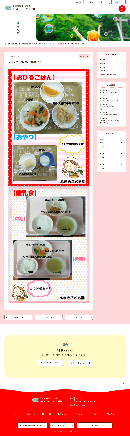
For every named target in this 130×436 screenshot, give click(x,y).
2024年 (102, 146)
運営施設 (95, 425)
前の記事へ (19, 317)
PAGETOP (123, 383)
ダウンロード (81, 414)
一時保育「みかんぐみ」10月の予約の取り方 (109, 121)
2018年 (102, 168)
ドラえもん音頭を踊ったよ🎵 (109, 100)
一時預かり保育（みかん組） (109, 74)
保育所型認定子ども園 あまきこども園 (34, 44)
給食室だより (62, 44)
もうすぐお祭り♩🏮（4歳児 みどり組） (109, 93)
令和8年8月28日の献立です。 (109, 114)
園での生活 (46, 414)
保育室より (77, 2)
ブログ (52, 44)
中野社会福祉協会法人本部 (32, 425)
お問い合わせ (103, 2)
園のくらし (103, 63)
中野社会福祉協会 (11, 44)
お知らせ (103, 60)
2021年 (102, 157)
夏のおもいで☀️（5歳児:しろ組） (109, 107)
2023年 (102, 150)
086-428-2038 (52, 363)
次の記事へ (78, 317)
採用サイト (118, 2)
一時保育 (90, 2)
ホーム (16, 414)
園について (30, 414)
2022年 (102, 153)
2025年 (102, 143)
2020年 (102, 161)
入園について (63, 414)
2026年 (102, 139)
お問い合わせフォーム (79, 363)
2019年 (102, 164)
